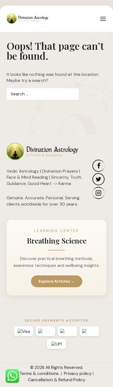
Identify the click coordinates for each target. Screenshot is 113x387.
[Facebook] (98, 166)
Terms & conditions (39, 373)
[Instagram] (98, 193)
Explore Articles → (57, 281)
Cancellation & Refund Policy (56, 380)
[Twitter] (98, 179)
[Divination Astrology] (27, 19)
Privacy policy (78, 373)
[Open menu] (103, 18)
